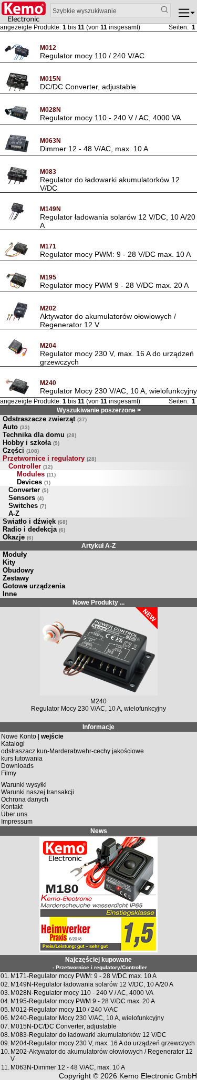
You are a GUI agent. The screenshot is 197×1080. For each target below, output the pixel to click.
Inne (10, 594)
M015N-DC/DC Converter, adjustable (64, 1026)
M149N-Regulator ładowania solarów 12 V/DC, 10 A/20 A (92, 984)
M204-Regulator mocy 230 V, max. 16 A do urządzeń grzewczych (103, 1043)
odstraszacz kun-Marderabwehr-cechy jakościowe (72, 751)
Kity (9, 562)
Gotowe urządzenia (34, 586)
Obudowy (18, 570)
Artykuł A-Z (98, 545)
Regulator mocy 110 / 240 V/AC (92, 55)
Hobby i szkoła (31, 442)
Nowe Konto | (32, 736)
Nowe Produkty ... (98, 602)
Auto (16, 427)
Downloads (17, 766)
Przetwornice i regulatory (49, 458)
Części (21, 450)
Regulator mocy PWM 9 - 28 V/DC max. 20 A (114, 285)
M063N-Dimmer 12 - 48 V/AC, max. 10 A (68, 1067)
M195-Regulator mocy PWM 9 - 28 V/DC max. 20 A (83, 1001)
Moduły (15, 554)
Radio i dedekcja (34, 529)
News (98, 831)
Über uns (14, 814)
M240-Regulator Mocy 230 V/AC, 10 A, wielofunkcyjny (87, 1018)
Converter (28, 490)
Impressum (17, 821)
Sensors (26, 498)
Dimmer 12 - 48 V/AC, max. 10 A (94, 148)
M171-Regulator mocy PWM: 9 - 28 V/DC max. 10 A (84, 976)
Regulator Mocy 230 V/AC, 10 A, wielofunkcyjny (118, 391)
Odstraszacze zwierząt (45, 419)
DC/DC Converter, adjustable (88, 86)
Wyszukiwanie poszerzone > (99, 410)
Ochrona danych (24, 799)
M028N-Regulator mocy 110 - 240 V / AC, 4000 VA (82, 992)
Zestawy (16, 578)
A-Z (13, 513)
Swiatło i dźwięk (35, 521)
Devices (33, 482)
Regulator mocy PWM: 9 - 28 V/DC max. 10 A (115, 254)
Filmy (8, 773)
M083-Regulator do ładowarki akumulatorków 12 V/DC (89, 1035)
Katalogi (13, 743)
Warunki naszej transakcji (37, 792)
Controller (30, 466)
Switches (27, 506)
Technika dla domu (39, 435)
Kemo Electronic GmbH (158, 1076)
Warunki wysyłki (24, 784)
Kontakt (12, 807)
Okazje (18, 537)
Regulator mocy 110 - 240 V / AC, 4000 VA (110, 117)
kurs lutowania (22, 758)
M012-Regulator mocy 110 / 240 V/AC (64, 1009)
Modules (36, 474)
